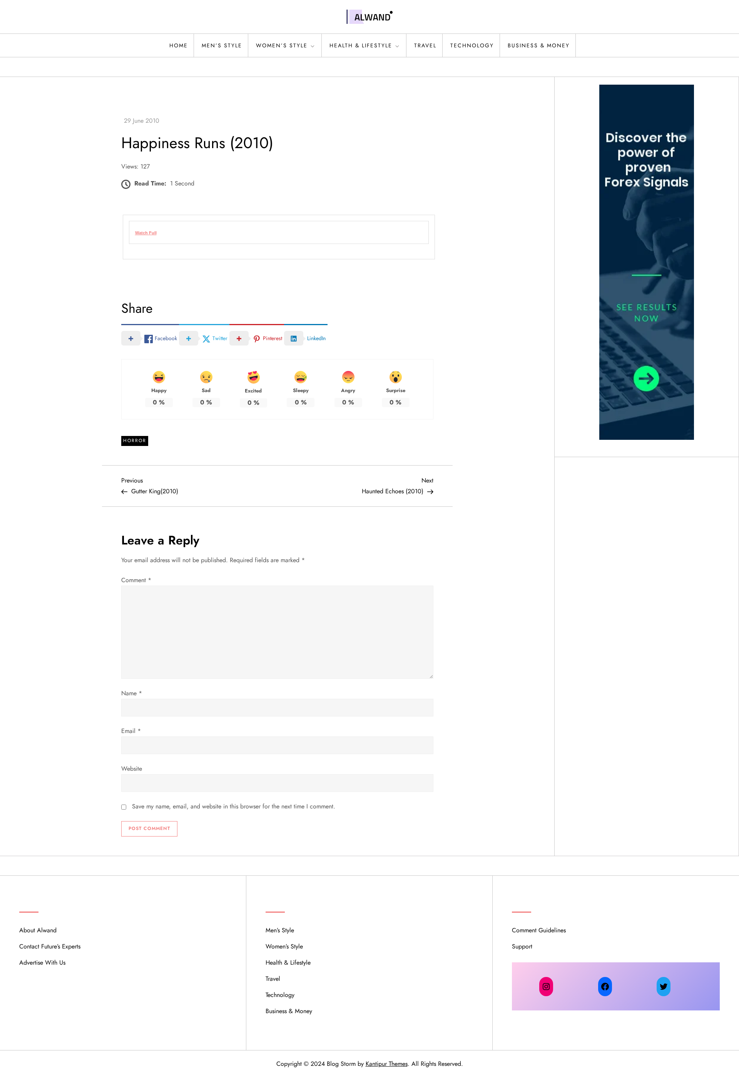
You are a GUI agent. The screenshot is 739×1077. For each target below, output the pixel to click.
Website (131, 768)
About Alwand (38, 930)
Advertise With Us (42, 962)
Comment (136, 580)
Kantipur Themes (387, 1063)
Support (522, 946)
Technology (472, 45)
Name (131, 693)
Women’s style (282, 45)
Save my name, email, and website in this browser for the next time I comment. (233, 806)
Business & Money (539, 45)
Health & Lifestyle (360, 45)
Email (131, 730)
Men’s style (222, 45)
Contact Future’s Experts (49, 946)
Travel (425, 45)
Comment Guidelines (539, 930)
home (178, 45)
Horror (134, 440)
